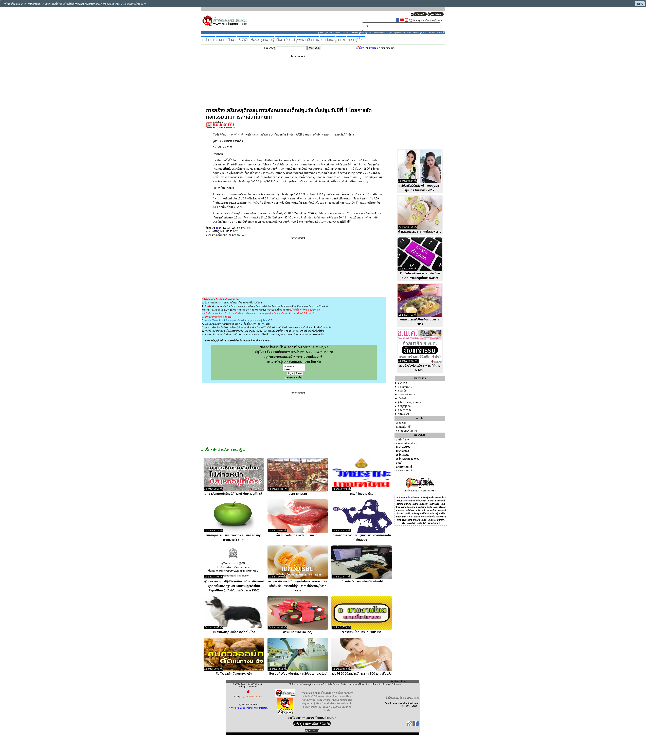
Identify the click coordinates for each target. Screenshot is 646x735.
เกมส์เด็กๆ (407, 507)
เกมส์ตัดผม (409, 510)
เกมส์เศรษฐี (433, 513)
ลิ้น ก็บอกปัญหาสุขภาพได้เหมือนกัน (297, 535)
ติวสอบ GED (403, 447)
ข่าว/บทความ (405, 386)
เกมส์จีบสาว (403, 520)
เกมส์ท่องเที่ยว (420, 501)
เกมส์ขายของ (434, 504)
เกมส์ (399, 462)
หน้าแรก (402, 383)
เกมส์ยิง (424, 520)
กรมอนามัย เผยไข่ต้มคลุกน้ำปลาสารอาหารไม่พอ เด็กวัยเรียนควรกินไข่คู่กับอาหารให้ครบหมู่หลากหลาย (297, 586)
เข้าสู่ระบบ (401, 423)
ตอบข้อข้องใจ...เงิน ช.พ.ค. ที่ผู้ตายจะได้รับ (420, 367)
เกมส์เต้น (407, 504)
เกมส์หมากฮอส (433, 501)
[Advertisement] (297, 83)
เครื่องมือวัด (402, 455)
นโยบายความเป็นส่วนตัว (133, 4)
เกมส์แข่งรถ (414, 497)
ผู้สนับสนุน (403, 414)
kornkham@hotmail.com (280, 334)
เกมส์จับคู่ (415, 513)
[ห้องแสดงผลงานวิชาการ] (307, 41)
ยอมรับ (640, 4)
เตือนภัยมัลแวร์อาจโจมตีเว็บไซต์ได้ (361, 581)
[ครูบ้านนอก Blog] (243, 41)
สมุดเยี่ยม (403, 390)
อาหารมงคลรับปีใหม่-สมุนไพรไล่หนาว (419, 321)
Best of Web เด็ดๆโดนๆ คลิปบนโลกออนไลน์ (298, 673)
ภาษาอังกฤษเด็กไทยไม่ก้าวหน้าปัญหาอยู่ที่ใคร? (233, 493)
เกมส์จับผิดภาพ (439, 507)
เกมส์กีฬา (424, 513)
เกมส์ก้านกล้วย (421, 510)
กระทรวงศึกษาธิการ (407, 443)
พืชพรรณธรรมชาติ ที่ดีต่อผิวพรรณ (419, 232)
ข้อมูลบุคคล (404, 406)
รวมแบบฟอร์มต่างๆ (406, 430)
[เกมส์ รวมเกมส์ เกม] (341, 41)
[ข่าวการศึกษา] (226, 41)
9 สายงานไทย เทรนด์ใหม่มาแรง (361, 632)
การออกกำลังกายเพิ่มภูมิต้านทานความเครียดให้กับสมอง (362, 537)
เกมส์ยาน (432, 520)
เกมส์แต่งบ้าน (423, 523)
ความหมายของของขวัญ (297, 632)
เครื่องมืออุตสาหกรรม (407, 459)
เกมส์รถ (415, 504)
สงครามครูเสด (298, 493)
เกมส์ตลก (400, 510)
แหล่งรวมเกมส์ (404, 466)
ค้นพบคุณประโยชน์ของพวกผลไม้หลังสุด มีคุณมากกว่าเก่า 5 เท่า (233, 537)
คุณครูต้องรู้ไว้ (403, 426)
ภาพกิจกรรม (404, 410)
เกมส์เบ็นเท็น (414, 520)
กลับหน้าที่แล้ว (387, 48)
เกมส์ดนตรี (423, 504)
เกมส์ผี (407, 513)
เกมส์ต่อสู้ (424, 497)
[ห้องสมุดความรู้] (262, 41)
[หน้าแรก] (208, 41)
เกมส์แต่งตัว (408, 501)
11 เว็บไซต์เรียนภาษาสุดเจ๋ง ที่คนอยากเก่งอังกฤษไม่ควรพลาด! (419, 275)
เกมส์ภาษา (433, 497)
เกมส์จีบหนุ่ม (419, 517)
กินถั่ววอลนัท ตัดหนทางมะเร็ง (234, 673)
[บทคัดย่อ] (328, 41)
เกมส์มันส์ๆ (411, 523)
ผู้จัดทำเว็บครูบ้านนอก (410, 402)
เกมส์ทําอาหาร (434, 510)
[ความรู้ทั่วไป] (356, 41)
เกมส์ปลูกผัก (417, 507)
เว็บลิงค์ (402, 398)
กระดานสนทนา (406, 394)
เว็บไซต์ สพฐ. (403, 439)
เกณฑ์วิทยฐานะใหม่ (361, 493)
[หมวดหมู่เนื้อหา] (285, 41)
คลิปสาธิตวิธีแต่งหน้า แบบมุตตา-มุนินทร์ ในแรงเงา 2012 (419, 188)
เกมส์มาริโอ (430, 517)
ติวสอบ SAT (402, 451)
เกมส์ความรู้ (434, 523)
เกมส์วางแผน (407, 517)
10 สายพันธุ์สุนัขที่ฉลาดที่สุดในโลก (234, 632)
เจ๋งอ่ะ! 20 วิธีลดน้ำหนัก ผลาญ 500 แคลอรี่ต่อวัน (362, 673)
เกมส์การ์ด (427, 507)
